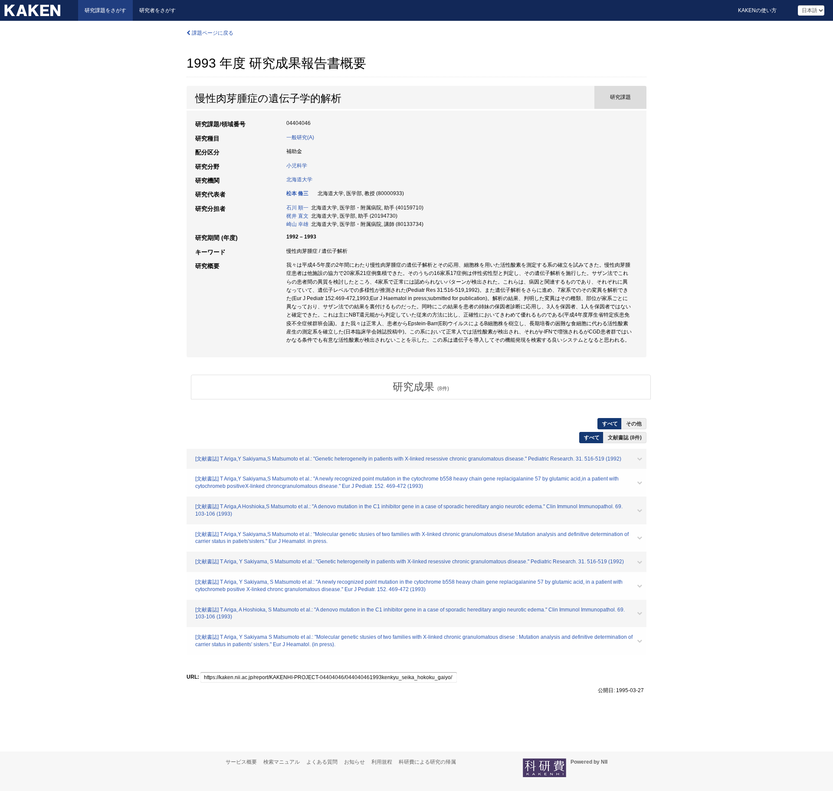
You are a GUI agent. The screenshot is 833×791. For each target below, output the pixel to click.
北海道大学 (299, 180)
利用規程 (381, 762)
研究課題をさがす (105, 10)
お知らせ (354, 762)
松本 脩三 (297, 193)
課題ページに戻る (211, 33)
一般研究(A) (300, 137)
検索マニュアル (281, 762)
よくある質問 (322, 762)
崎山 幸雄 (297, 224)
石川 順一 (297, 208)
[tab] (421, 387)
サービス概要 (241, 762)
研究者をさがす (157, 10)
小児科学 (296, 166)
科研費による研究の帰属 (427, 762)
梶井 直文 (297, 216)
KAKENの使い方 (757, 10)
